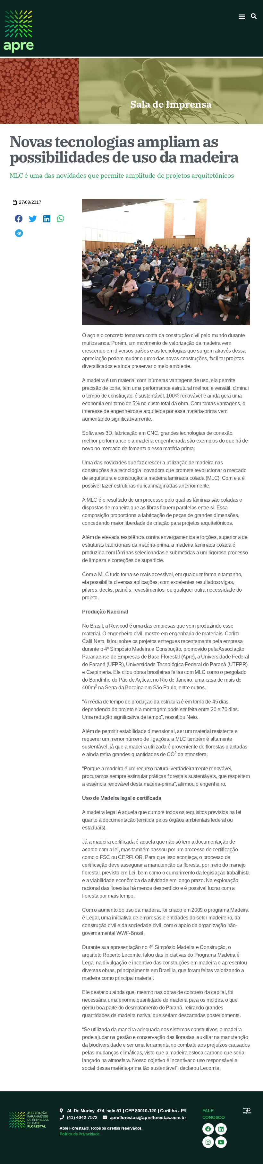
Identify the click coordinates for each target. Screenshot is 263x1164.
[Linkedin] (221, 1129)
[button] (242, 16)
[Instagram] (208, 1142)
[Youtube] (221, 1142)
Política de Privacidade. (80, 1134)
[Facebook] (208, 1129)
